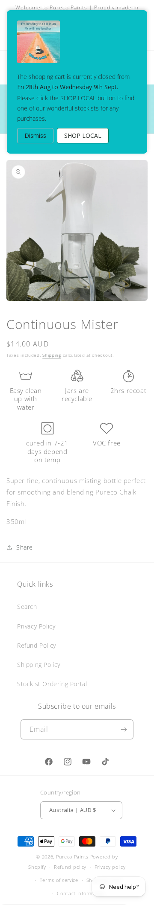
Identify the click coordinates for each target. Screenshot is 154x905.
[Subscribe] (123, 729)
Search (27, 606)
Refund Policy (36, 645)
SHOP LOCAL (82, 135)
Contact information (81, 893)
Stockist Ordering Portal (52, 684)
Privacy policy (110, 867)
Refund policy (70, 867)
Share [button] (24, 547)
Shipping (51, 355)
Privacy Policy (36, 626)
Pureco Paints (72, 856)
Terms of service (59, 880)
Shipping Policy (38, 665)
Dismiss (35, 135)
